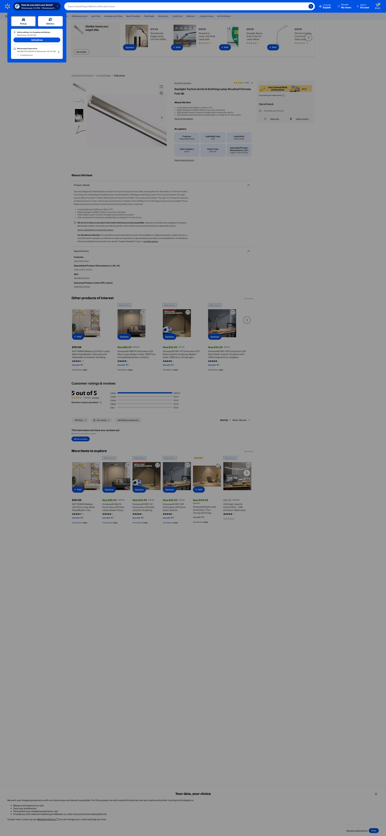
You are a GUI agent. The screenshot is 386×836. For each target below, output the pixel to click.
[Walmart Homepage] (7, 6)
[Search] (310, 6)
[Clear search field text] (304, 6)
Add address (37, 40)
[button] (345, 6)
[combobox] (189, 6)
